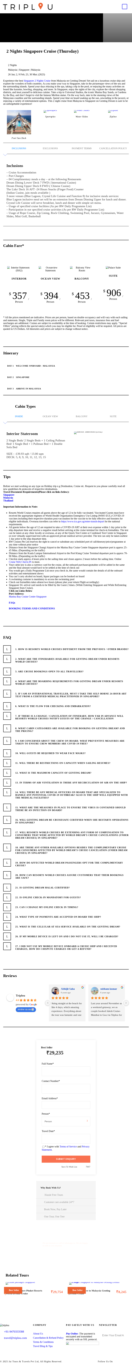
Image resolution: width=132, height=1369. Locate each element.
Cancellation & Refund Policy (48, 1337)
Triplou (20, 995)
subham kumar (108, 988)
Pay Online (72, 1333)
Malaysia (8, 497)
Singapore (29, 80)
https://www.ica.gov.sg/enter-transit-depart (82, 521)
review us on (24, 1009)
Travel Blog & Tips (43, 1346)
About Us (38, 1333)
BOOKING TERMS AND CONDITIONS (32, 608)
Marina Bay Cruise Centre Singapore (28, 596)
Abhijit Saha (68, 988)
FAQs (12, 602)
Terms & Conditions (43, 1342)
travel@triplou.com (15, 1337)
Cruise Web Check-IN (20, 562)
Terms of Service (68, 1146)
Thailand (8, 500)
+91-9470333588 (14, 1331)
